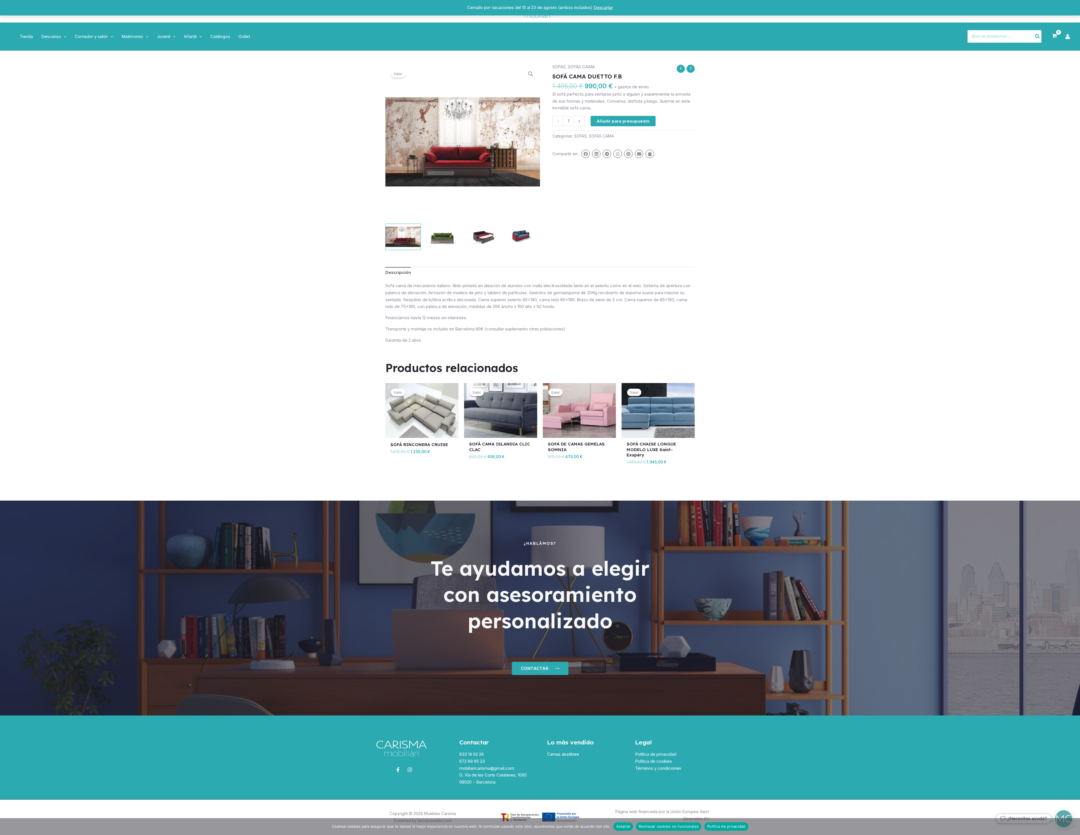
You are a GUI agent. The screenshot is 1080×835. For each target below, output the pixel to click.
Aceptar (623, 826)
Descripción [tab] (398, 272)
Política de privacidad (655, 754)
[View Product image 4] (522, 237)
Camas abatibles (563, 754)
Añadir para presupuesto (623, 121)
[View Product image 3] (482, 237)
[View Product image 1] (403, 237)
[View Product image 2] (442, 237)
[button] (63, 36)
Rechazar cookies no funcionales (669, 826)
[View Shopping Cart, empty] (1054, 36)
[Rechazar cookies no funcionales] (1073, 826)
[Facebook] (397, 769)
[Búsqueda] (1037, 36)
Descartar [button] (603, 7)
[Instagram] (409, 769)
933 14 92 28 (471, 754)
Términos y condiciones (658, 768)
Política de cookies (653, 761)
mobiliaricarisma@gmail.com (486, 768)
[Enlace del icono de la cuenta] (1067, 36)
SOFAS (559, 66)
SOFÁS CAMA (581, 66)
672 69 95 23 (472, 761)
